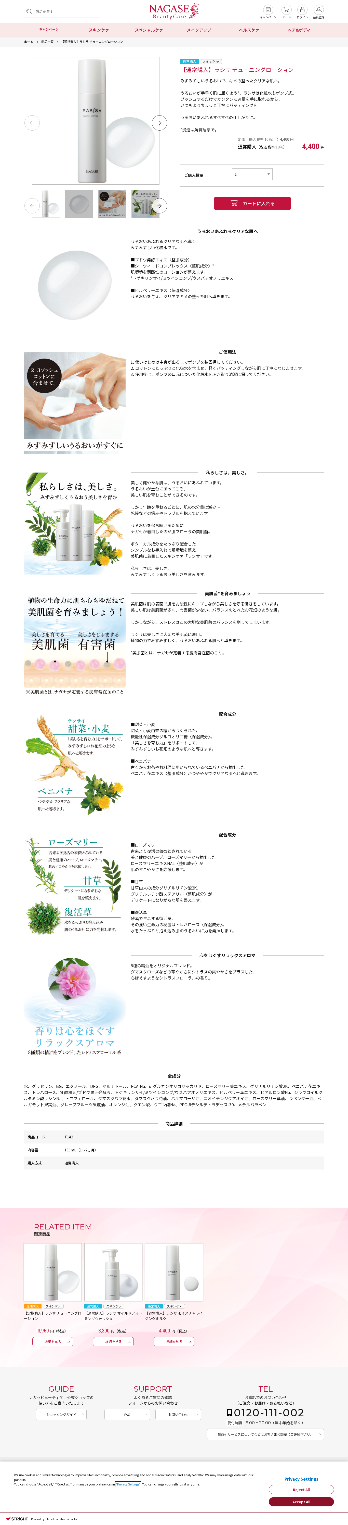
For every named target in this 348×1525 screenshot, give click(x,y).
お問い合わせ (178, 1414)
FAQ (127, 1414)
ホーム (29, 41)
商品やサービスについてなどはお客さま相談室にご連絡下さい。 (266, 1434)
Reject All (301, 1489)
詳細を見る (53, 1341)
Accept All (301, 1501)
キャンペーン (49, 29)
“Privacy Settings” (128, 1484)
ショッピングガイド (61, 1414)
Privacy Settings (301, 1479)
